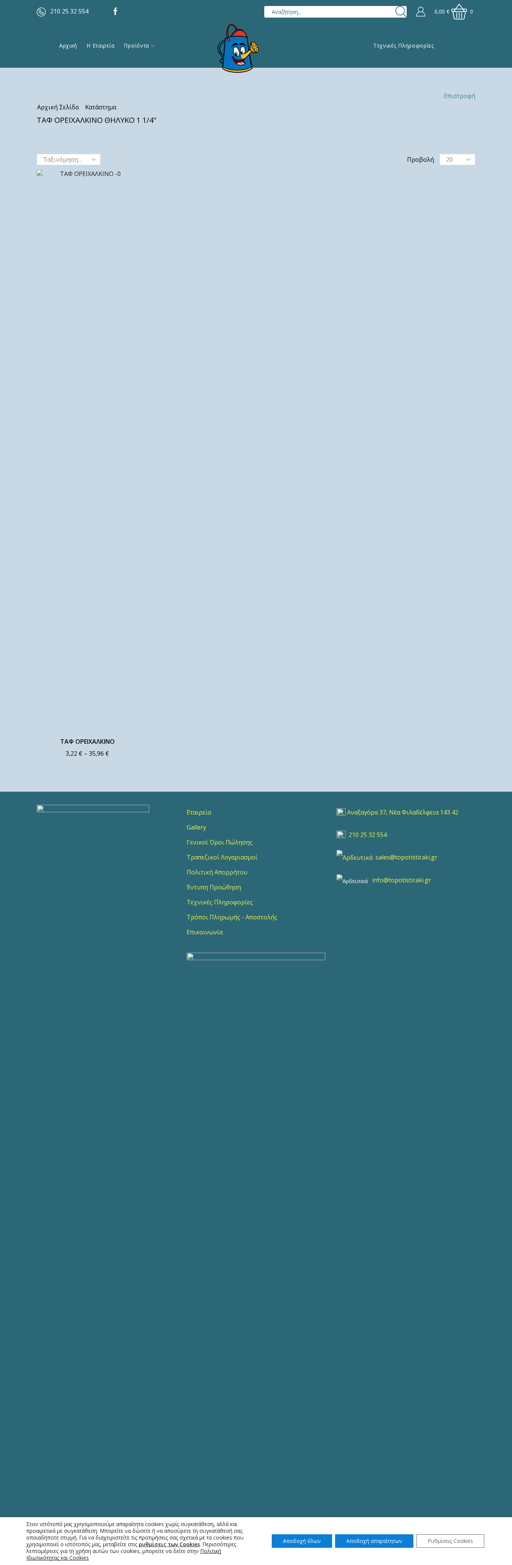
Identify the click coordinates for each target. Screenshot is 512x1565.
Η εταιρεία (100, 45)
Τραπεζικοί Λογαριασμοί (222, 857)
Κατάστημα (100, 107)
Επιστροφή (459, 96)
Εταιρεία (199, 812)
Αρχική (68, 45)
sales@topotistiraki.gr (406, 857)
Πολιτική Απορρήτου (217, 872)
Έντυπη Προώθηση (214, 887)
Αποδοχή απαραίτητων (374, 1540)
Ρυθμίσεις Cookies (450, 1540)
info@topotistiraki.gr (401, 880)
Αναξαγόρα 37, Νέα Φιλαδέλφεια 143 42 (403, 812)
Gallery (196, 827)
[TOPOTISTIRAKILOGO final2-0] (93, 861)
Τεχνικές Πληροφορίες (403, 45)
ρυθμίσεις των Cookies (169, 1544)
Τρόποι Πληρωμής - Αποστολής (232, 917)
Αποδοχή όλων (302, 1540)
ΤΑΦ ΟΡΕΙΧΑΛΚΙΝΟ (87, 741)
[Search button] (401, 12)
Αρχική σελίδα (58, 107)
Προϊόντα (136, 45)
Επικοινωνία (205, 932)
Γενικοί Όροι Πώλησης (220, 842)
